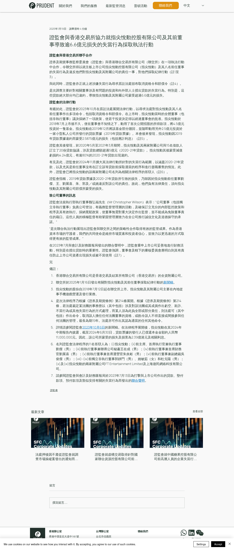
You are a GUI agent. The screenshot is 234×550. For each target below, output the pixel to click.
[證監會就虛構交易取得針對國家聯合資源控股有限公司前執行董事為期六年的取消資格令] (117, 433)
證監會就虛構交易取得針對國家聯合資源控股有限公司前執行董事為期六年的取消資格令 (116, 457)
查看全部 (198, 411)
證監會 (54, 390)
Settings (201, 544)
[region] (200, 532)
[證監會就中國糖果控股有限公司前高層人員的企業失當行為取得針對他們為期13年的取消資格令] (176, 433)
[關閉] (229, 544)
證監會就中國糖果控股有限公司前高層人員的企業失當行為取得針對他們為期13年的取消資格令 (175, 457)
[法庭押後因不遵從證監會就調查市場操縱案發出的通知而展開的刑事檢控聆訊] (57, 433)
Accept (218, 544)
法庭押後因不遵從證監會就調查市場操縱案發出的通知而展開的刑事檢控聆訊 (56, 457)
